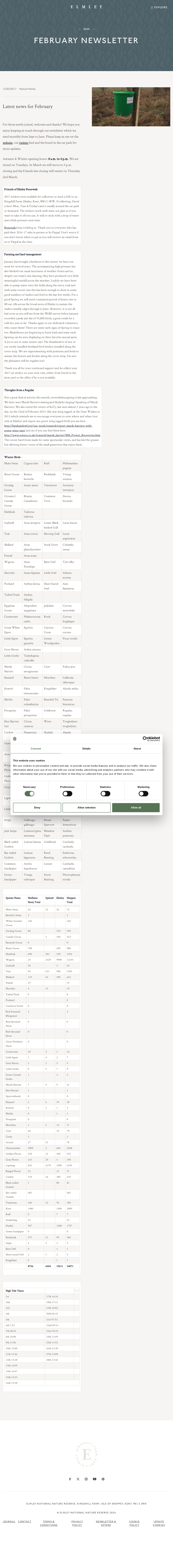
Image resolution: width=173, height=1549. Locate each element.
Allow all (136, 807)
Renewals (10, 227)
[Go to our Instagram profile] (86, 1479)
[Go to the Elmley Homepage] (86, 6)
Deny (37, 807)
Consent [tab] (36, 748)
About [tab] (137, 748)
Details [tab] (86, 748)
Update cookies (159, 1524)
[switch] (67, 793)
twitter (24, 142)
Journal (9, 1522)
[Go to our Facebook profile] (70, 1479)
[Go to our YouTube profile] (94, 1479)
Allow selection (87, 807)
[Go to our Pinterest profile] (103, 1479)
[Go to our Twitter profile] (78, 1479)
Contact (24, 1522)
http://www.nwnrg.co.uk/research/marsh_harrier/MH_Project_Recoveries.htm (52, 435)
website (8, 142)
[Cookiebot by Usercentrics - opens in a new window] (145, 738)
